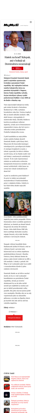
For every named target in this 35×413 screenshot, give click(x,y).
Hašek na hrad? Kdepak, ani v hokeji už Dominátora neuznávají (17, 60)
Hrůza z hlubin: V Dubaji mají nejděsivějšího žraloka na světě (20, 394)
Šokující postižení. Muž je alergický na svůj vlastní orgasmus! (20, 402)
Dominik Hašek (14, 72)
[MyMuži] (11, 25)
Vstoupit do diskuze (14, 318)
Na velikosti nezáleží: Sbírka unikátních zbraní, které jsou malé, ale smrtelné (21, 386)
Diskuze (13, 312)
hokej (22, 72)
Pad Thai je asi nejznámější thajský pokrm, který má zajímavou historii (20, 378)
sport (26, 72)
